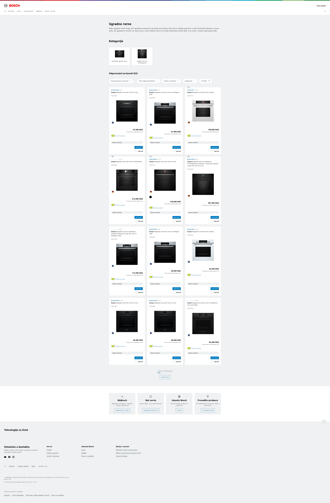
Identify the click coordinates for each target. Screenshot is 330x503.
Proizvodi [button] (11, 11)
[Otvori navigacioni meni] (5, 11)
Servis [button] (19, 11)
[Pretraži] (325, 11)
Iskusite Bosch (87, 446)
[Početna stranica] (12, 6)
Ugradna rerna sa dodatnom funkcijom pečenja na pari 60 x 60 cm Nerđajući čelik (124, 234)
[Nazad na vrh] (324, 421)
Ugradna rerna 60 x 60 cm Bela (200, 92)
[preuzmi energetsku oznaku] (113, 136)
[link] (120, 135)
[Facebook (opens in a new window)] (9, 457)
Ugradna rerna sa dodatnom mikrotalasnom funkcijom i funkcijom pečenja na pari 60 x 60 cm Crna (202, 164)
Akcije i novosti (50, 11)
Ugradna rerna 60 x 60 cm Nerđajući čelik (164, 93)
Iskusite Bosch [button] (28, 11)
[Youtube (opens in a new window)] (5, 457)
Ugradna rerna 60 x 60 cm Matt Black (126, 162)
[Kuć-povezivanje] (188, 87)
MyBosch (39, 11)
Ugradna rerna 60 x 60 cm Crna (124, 92)
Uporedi (140, 151)
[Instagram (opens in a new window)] (13, 457)
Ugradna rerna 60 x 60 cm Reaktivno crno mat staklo (202, 304)
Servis (49, 446)
